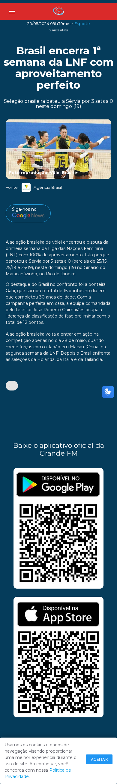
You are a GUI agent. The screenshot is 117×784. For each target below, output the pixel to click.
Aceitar (99, 759)
